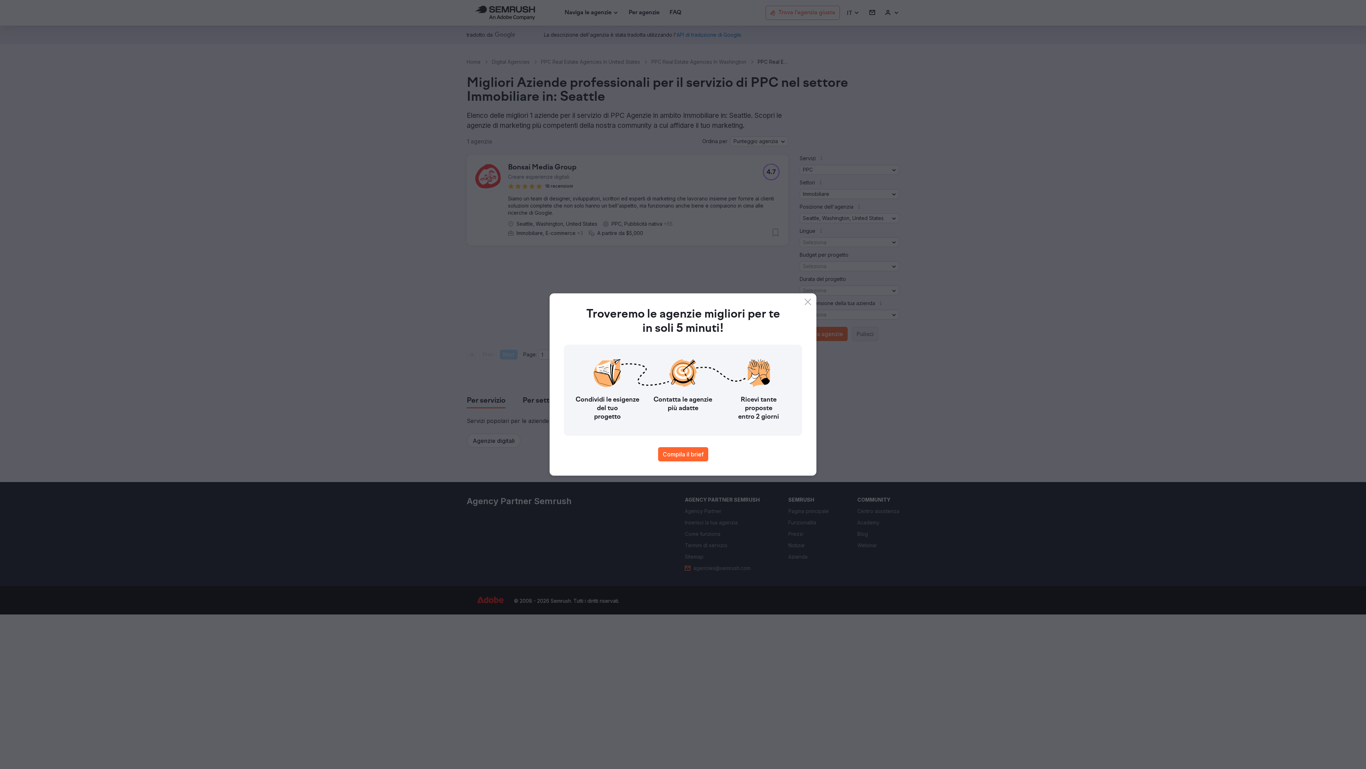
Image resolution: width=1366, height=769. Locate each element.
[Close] (807, 301)
